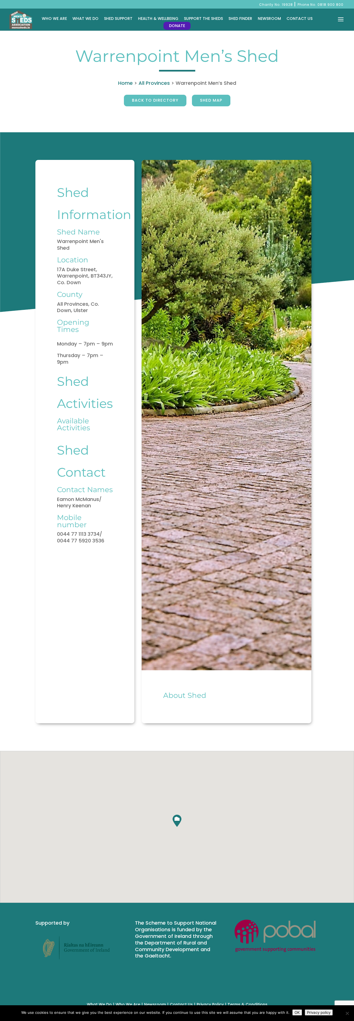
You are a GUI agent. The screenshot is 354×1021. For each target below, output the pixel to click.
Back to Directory (155, 100)
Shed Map (211, 100)
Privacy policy (318, 1012)
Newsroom (269, 18)
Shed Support (118, 18)
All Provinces (154, 83)
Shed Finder (240, 18)
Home (125, 83)
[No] (347, 1013)
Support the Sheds (203, 18)
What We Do (85, 18)
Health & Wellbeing (158, 18)
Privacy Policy (210, 1004)
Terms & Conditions (247, 1004)
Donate (177, 25)
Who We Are (54, 18)
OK (297, 1012)
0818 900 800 (330, 4)
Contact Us (300, 18)
